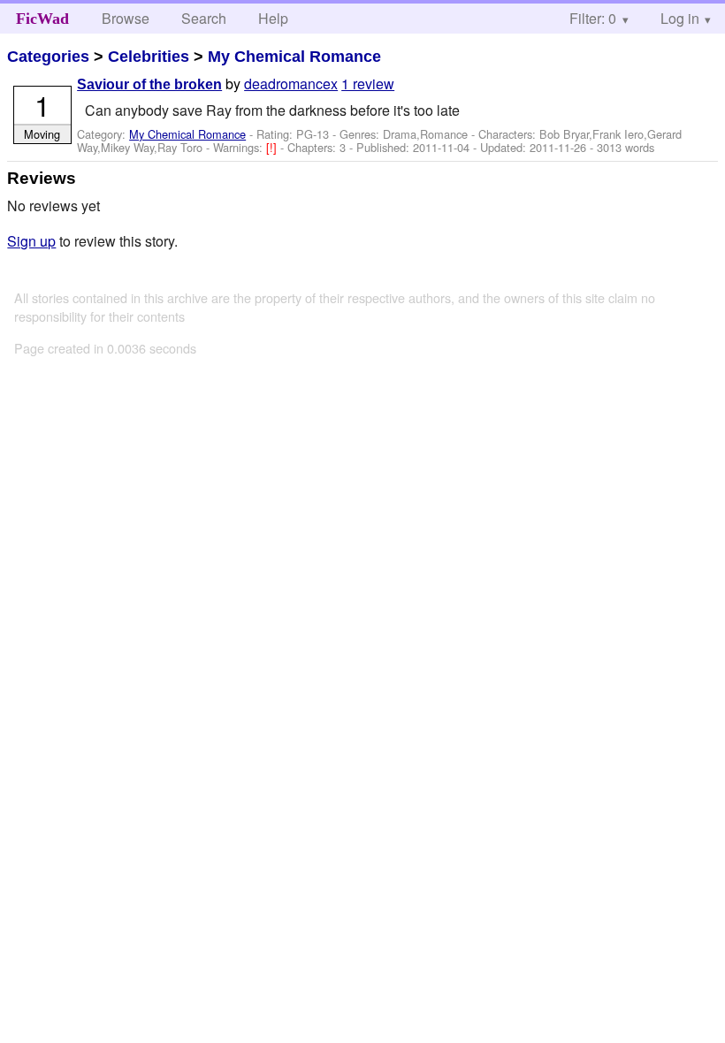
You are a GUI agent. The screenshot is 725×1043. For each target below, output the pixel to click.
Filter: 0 (592, 18)
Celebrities (148, 56)
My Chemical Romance (294, 56)
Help (273, 18)
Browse (125, 18)
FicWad (42, 18)
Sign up (31, 241)
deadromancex (291, 83)
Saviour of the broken (149, 84)
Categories (48, 56)
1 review (367, 83)
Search (203, 18)
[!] (273, 147)
